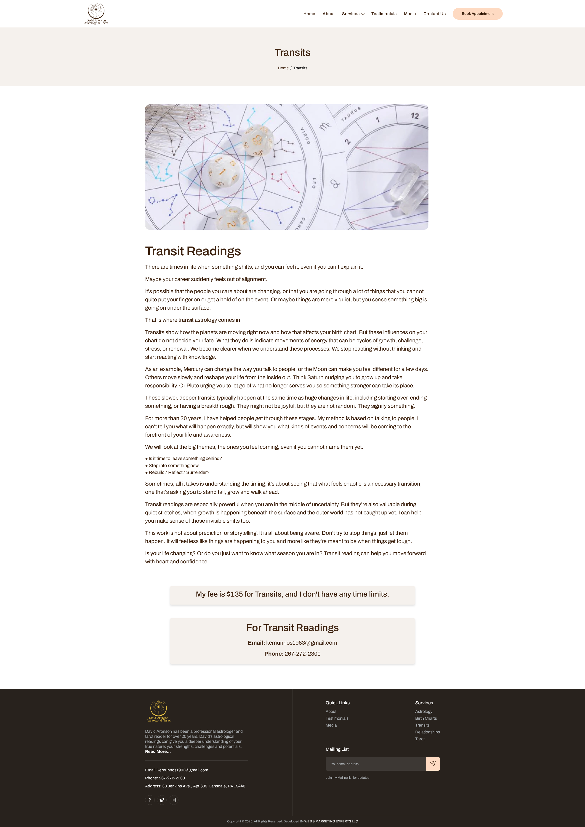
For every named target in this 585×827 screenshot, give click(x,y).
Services (350, 13)
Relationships (427, 732)
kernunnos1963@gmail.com (301, 643)
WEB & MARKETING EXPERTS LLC (331, 821)
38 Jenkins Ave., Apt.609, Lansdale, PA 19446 (203, 786)
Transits (422, 725)
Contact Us (434, 13)
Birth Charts (426, 718)
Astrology (423, 711)
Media (410, 13)
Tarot (420, 739)
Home (309, 13)
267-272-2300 (303, 654)
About (329, 13)
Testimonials (384, 13)
